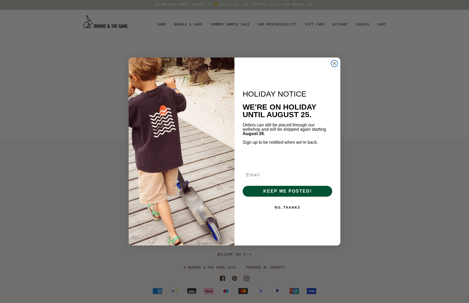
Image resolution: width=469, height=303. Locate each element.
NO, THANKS (287, 207)
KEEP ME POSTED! (287, 191)
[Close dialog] (334, 63)
